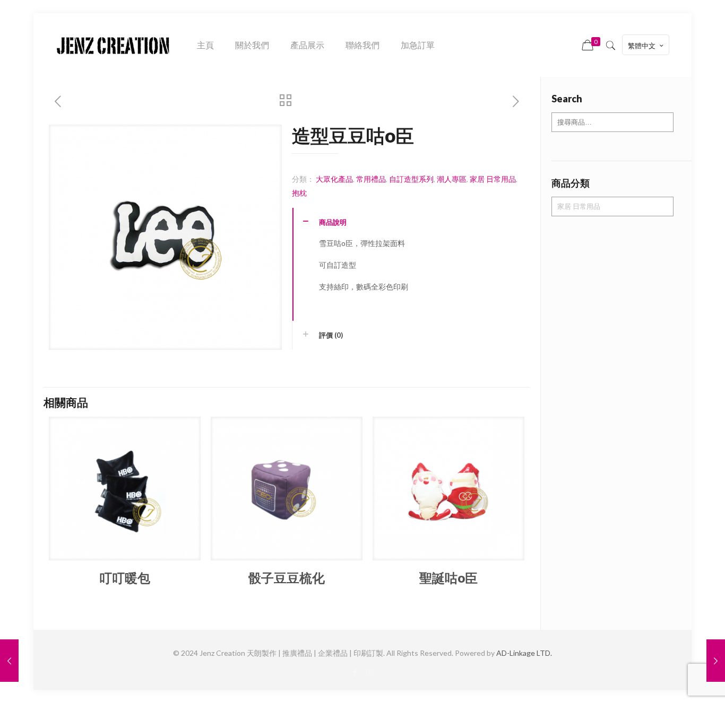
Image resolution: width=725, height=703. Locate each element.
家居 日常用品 (493, 178)
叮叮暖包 (124, 577)
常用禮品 (371, 178)
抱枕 (299, 192)
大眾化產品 (334, 178)
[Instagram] (369, 671)
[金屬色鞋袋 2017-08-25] (9, 660)
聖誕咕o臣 (448, 577)
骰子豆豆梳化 (286, 577)
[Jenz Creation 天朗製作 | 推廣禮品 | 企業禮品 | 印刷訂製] (113, 45)
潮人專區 (452, 178)
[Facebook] (355, 671)
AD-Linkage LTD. (524, 652)
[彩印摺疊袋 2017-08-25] (715, 660)
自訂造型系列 (411, 178)
